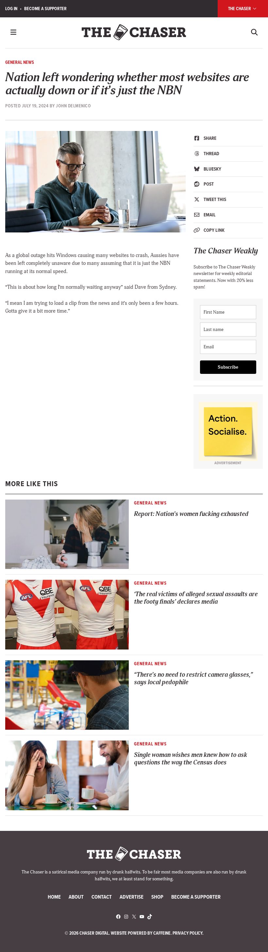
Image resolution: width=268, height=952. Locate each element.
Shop (157, 897)
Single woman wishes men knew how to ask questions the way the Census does (190, 758)
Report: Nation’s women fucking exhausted (191, 514)
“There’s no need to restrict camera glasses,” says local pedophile (193, 678)
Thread (211, 153)
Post (208, 184)
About (76, 897)
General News (19, 62)
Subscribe (228, 367)
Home (54, 897)
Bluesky (212, 169)
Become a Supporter (45, 8)
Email (209, 214)
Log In (11, 8)
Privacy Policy (187, 933)
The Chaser (240, 8)
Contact (102, 897)
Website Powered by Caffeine (141, 933)
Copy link (214, 230)
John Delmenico (73, 105)
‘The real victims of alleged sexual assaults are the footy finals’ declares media (196, 598)
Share (209, 138)
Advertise (131, 897)
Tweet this (214, 199)
